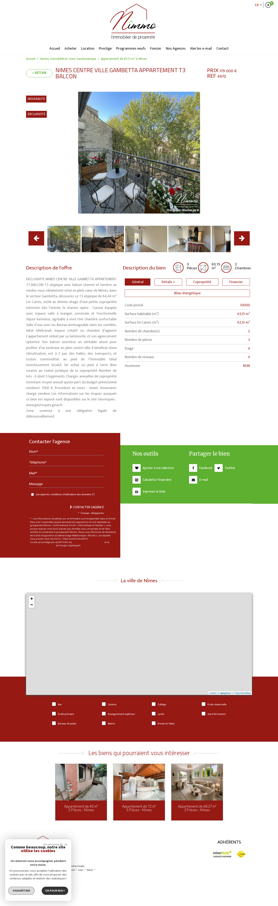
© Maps (224, 692)
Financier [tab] (236, 282)
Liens (80, 870)
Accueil (54, 49)
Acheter (71, 49)
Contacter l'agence (88, 507)
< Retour (39, 73)
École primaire (66, 714)
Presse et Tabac (166, 724)
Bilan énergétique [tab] (187, 293)
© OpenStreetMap (242, 692)
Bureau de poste (67, 724)
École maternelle (217, 704)
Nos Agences (176, 49)
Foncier (155, 49)
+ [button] (31, 598)
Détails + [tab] (168, 282)
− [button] (31, 604)
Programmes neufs (131, 49)
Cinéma (112, 704)
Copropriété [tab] (202, 282)
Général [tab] (137, 282)
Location (87, 49)
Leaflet (212, 692)
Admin (90, 870)
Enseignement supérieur (121, 714)
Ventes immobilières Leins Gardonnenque (68, 59)
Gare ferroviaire (217, 714)
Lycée (161, 714)
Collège (162, 704)
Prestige (105, 49)
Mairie (111, 724)
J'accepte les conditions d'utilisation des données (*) (65, 494)
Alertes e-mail (201, 49)
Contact (222, 49)
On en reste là (53, 844)
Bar (60, 704)
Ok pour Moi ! (55, 890)
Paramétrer (21, 890)
